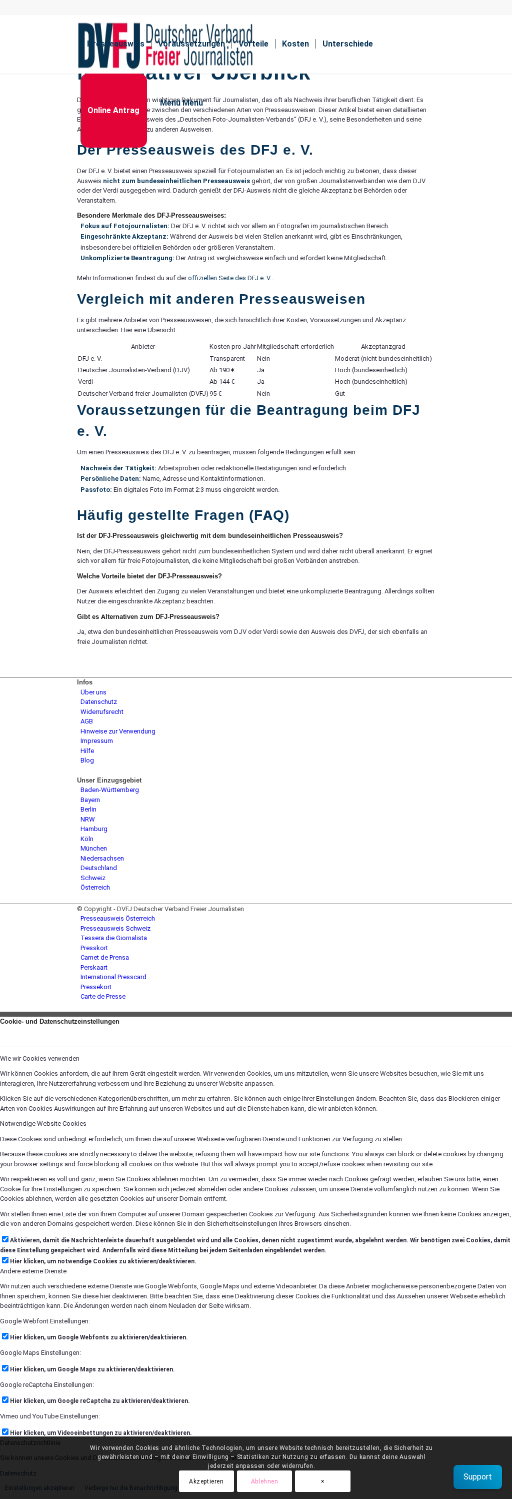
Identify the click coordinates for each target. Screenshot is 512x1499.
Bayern (90, 800)
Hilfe (87, 751)
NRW (87, 819)
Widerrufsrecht (102, 711)
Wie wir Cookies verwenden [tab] (40, 1058)
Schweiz (93, 878)
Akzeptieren (206, 1481)
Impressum (96, 740)
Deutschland (98, 868)
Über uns (93, 692)
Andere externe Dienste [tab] (33, 1271)
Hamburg (94, 829)
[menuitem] (115, 44)
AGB (86, 721)
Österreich (95, 887)
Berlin (88, 809)
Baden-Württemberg (109, 790)
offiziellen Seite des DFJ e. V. (230, 278)
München (93, 848)
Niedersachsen (102, 858)
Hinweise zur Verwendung (118, 731)
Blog (87, 760)
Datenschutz (98, 701)
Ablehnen (264, 1481)
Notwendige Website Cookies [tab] (43, 1123)
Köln (87, 839)
